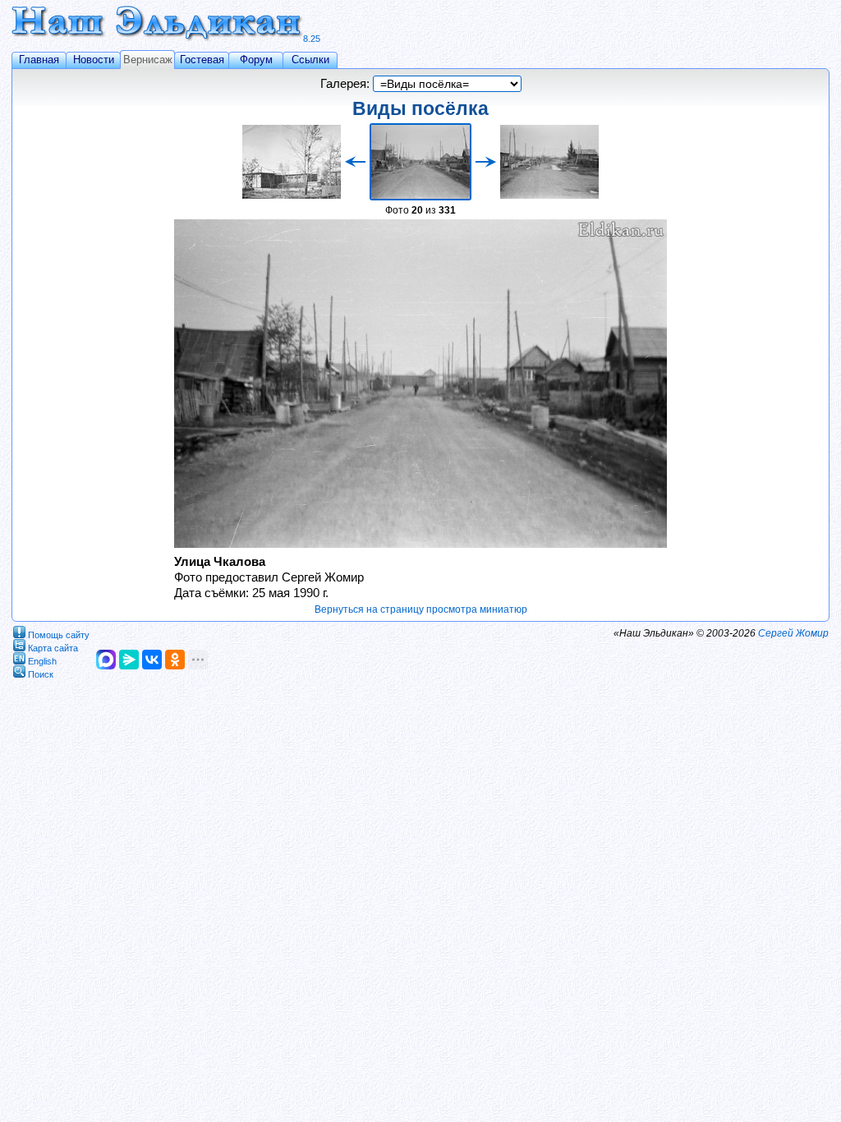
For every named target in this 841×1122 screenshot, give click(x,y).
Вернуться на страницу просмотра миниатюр (421, 609)
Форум (256, 59)
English (42, 660)
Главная (39, 59)
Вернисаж (147, 59)
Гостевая (202, 59)
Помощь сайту (59, 634)
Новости (93, 59)
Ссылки (310, 59)
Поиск (40, 673)
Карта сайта (53, 647)
